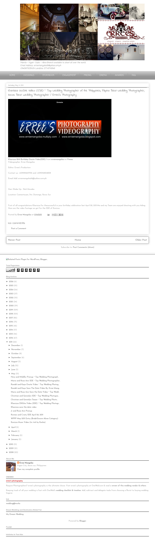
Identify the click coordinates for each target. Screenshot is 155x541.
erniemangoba (57, 159)
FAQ (134, 75)
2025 (11, 286)
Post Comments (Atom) (83, 247)
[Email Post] (48, 215)
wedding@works (13, 504)
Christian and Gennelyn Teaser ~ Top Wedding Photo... (34, 400)
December (16, 345)
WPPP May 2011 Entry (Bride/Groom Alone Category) (34, 419)
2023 (11, 294)
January (15, 439)
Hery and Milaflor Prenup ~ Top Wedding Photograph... (35, 377)
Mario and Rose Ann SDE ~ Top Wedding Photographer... (36, 381)
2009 (11, 448)
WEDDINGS (28, 75)
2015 (11, 326)
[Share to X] (57, 215)
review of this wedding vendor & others (129, 486)
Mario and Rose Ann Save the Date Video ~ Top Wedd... (35, 392)
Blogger (82, 521)
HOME (12, 75)
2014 (11, 330)
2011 (11, 342)
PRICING (87, 75)
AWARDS (119, 75)
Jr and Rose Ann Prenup (21, 411)
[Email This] (53, 215)
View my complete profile (28, 469)
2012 (11, 338)
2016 (11, 322)
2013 (11, 334)
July (13, 366)
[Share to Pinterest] (62, 215)
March (14, 431)
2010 (11, 444)
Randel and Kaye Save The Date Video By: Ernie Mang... (35, 388)
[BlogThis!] (55, 215)
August (14, 362)
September (16, 358)
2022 (11, 298)
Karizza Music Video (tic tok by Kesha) (28, 422)
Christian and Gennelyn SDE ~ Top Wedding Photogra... (35, 396)
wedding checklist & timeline (68, 490)
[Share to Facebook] (60, 215)
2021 (11, 302)
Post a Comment (18, 229)
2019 (11, 310)
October (15, 354)
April (13, 427)
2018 (11, 314)
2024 (11, 290)
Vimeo (70, 159)
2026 (11, 282)
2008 (11, 452)
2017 (11, 318)
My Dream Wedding (14, 514)
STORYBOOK (48, 75)
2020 (11, 306)
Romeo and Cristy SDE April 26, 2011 (27, 415)
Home (78, 240)
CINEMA (103, 75)
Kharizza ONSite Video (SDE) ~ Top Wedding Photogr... (35, 403)
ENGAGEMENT (69, 75)
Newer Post (14, 240)
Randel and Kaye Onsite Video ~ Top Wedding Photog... (35, 385)
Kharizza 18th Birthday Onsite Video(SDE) (27, 159)
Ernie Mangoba (26, 463)
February (15, 435)
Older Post (141, 240)
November (16, 349)
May (13, 374)
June (13, 370)
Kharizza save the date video (23, 407)
